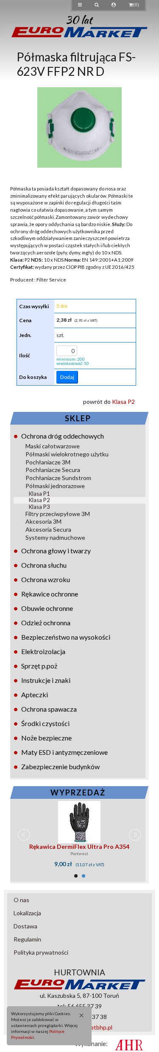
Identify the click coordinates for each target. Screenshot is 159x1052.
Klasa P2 (39, 500)
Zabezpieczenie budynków (60, 766)
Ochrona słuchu (44, 565)
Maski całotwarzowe (52, 446)
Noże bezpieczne (46, 738)
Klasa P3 (39, 506)
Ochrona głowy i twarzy (56, 551)
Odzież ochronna (45, 622)
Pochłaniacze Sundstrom (58, 477)
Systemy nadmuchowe (55, 537)
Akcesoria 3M (43, 521)
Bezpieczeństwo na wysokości (65, 637)
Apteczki (34, 694)
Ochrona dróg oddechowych (62, 436)
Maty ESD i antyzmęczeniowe (64, 752)
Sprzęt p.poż (39, 666)
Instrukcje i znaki (45, 680)
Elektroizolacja (43, 651)
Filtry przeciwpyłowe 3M (57, 513)
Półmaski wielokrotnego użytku (67, 454)
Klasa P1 (39, 493)
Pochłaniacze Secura (52, 469)
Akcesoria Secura (48, 529)
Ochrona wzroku (45, 579)
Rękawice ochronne (49, 594)
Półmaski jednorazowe (55, 485)
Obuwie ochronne (47, 608)
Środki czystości (45, 723)
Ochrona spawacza (49, 709)
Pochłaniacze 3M (47, 462)
